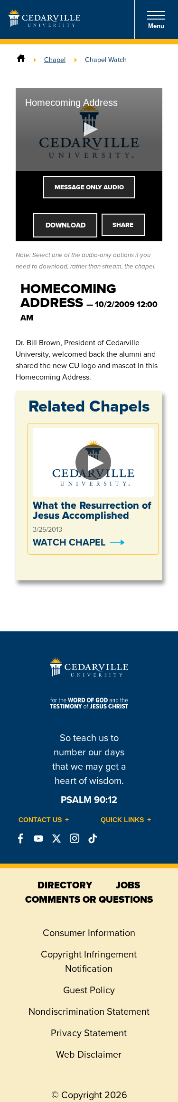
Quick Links (122, 820)
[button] (89, 129)
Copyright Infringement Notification (89, 961)
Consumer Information (89, 933)
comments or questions (89, 899)
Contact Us (40, 820)
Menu (156, 26)
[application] (89, 129)
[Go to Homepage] (44, 24)
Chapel (55, 59)
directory (64, 885)
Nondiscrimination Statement (89, 1011)
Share (122, 224)
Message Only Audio (89, 187)
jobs (128, 885)
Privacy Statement (89, 1033)
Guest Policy (89, 990)
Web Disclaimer (89, 1054)
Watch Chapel (69, 542)
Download (65, 225)
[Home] (21, 59)
